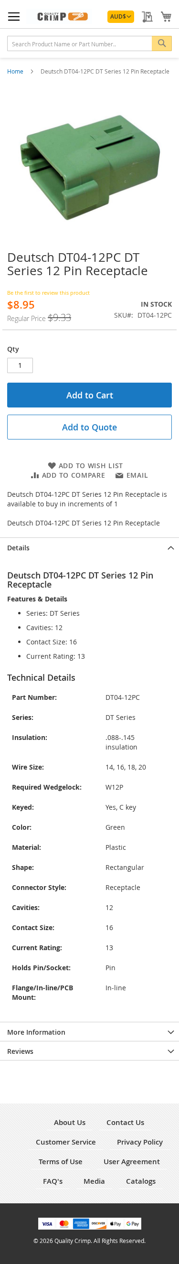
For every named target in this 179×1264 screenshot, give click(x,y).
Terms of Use (61, 1162)
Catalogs (141, 1181)
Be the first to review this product (48, 292)
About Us (69, 1122)
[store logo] (59, 16)
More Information (36, 1032)
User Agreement (132, 1162)
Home (16, 71)
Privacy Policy (140, 1142)
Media (94, 1181)
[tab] (89, 547)
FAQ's (53, 1181)
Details (18, 547)
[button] (120, 17)
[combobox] (89, 43)
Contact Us (125, 1122)
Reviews (20, 1051)
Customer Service (66, 1142)
